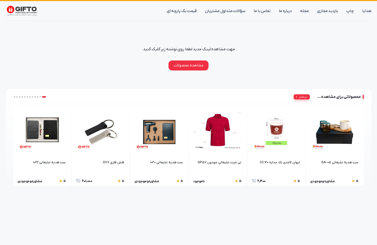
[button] (44, 97)
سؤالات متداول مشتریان (225, 11)
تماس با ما (262, 11)
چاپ (350, 11)
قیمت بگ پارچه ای (182, 11)
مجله (304, 11)
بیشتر (303, 97)
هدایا (366, 11)
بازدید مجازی (327, 11)
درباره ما (285, 11)
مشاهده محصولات (188, 65)
